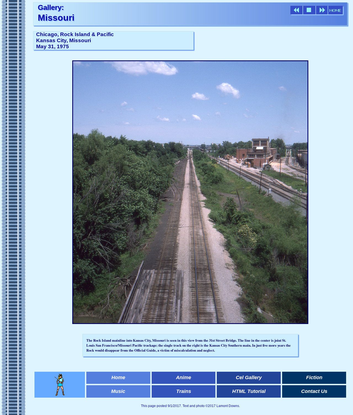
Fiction (314, 377)
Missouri (56, 18)
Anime (183, 377)
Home (118, 377)
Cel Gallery (249, 377)
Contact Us (314, 391)
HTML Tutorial (249, 391)
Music (118, 391)
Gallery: (51, 7)
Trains (183, 391)
